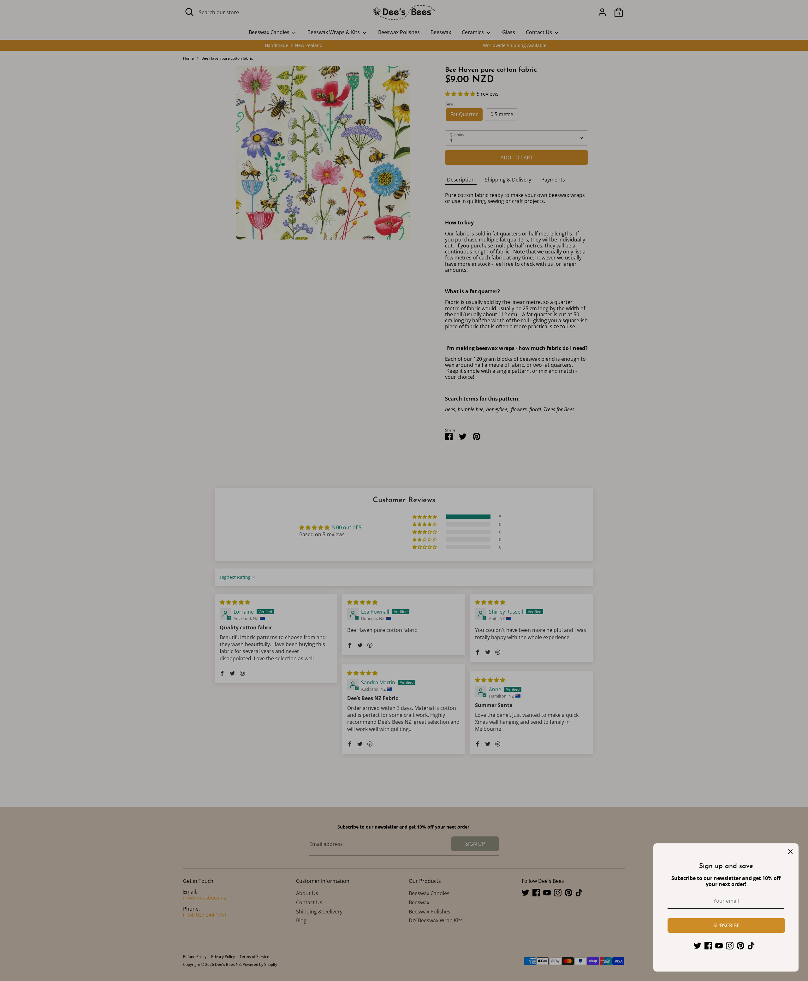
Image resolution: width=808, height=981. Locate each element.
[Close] (790, 852)
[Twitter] (697, 945)
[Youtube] (719, 945)
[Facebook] (708, 945)
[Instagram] (730, 945)
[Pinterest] (740, 945)
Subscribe (726, 925)
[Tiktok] (751, 945)
